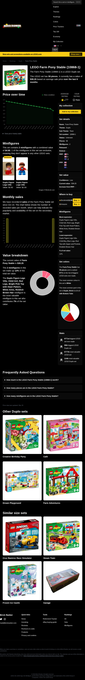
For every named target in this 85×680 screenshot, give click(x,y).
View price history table (13, 134)
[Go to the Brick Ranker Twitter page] (1, 619)
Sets (66, 622)
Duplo (20, 61)
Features (24, 632)
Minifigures (68, 625)
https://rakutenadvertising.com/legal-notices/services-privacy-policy (43, 656)
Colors (55, 22)
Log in (55, 49)
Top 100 (56, 32)
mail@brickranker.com (8, 623)
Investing (24, 622)
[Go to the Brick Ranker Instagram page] (5, 619)
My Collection (58, 41)
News (23, 619)
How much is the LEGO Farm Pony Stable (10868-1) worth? (32, 380)
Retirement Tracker (50, 619)
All (65, 619)
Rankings (56, 17)
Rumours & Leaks (28, 629)
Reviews (24, 625)
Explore (56, 7)
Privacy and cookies (28, 635)
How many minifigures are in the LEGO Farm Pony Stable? (32, 396)
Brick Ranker (6, 615)
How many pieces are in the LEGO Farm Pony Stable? (30, 388)
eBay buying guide (50, 622)
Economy (56, 36)
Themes (56, 12)
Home (5, 61)
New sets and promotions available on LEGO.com (22, 54)
